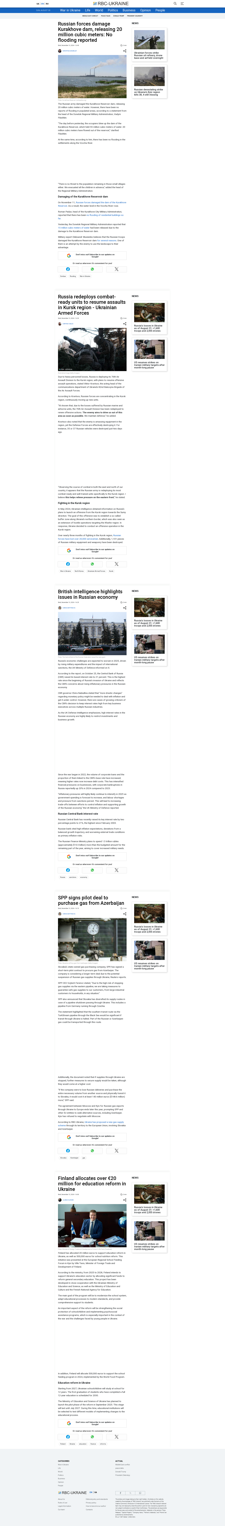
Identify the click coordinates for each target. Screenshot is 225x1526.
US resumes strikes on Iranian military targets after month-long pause (149, 365)
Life (87, 10)
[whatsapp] (140, 1493)
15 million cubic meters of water (74, 227)
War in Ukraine (70, 10)
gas (83, 1158)
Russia (62, 877)
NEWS (135, 23)
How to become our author (96, 1506)
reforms (103, 1444)
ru (47, 4)
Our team (61, 1510)
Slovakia (63, 1158)
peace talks (105, 16)
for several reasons (106, 240)
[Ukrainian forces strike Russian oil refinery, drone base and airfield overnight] (149, 40)
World (99, 10)
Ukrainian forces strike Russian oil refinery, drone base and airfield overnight (148, 55)
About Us (61, 1499)
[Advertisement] (92, 163)
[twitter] (130, 1493)
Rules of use (62, 1503)
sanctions (72, 877)
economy (83, 877)
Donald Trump (118, 16)
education (82, 1444)
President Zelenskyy (135, 16)
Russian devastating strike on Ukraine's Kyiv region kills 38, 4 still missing (148, 92)
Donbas (63, 276)
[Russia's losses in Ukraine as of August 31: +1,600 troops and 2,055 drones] (149, 313)
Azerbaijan (74, 1158)
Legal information (64, 1506)
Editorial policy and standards (97, 1499)
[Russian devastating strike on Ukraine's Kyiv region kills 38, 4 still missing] (149, 77)
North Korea (79, 571)
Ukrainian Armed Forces (96, 571)
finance (93, 1444)
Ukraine (72, 1444)
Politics (113, 10)
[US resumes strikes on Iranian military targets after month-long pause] (149, 349)
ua (38, 4)
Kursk (111, 571)
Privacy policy (91, 1503)
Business (129, 10)
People (160, 10)
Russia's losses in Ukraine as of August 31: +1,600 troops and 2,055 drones (148, 328)
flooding (73, 276)
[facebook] (120, 1493)
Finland (63, 1444)
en (42, 4)
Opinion (145, 10)
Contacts (89, 1510)
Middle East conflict (90, 16)
